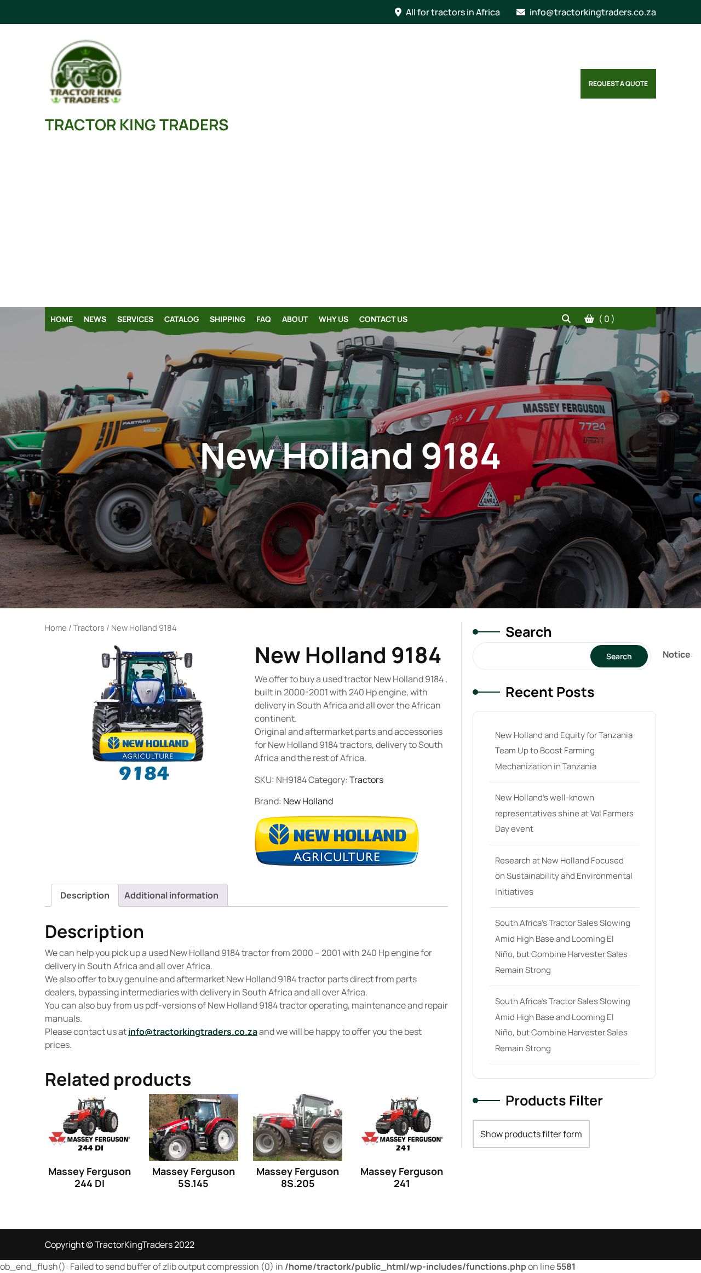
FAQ (263, 319)
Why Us (333, 319)
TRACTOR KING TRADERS (136, 124)
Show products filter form (531, 1134)
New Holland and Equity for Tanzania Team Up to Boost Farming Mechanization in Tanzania (564, 750)
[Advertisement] (350, 225)
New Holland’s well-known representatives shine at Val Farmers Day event (564, 813)
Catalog (181, 319)
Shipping (227, 319)
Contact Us (383, 319)
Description (85, 895)
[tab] (85, 895)
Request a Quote (618, 83)
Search (528, 631)
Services (135, 319)
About (295, 319)
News (95, 319)
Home (61, 319)
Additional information (171, 895)
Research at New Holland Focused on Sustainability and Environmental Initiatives (564, 876)
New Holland (308, 801)
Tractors (89, 627)
